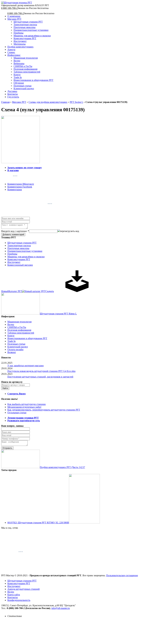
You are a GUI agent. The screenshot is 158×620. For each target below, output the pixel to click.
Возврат (11, 352)
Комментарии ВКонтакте (20, 184)
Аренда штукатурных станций (23, 589)
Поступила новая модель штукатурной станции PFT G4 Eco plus (41, 371)
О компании (13, 16)
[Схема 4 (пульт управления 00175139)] (20, 162)
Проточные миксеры (24, 27)
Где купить (13, 97)
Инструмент (20, 41)
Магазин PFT (14, 19)
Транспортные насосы (25, 24)
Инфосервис (14, 55)
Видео (17, 60)
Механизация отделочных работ (24, 407)
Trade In (18, 77)
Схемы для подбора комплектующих (48, 102)
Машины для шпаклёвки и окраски (32, 35)
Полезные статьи (22, 85)
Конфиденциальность (18, 600)
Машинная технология (26, 58)
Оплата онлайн (15, 349)
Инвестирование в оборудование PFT (33, 80)
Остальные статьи (16, 412)
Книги (17, 74)
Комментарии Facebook (19, 186)
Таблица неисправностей (27, 71)
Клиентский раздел (24, 88)
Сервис (11, 52)
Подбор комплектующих (20, 46)
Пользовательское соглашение (122, 575)
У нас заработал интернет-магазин (25, 365)
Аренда (11, 49)
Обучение (19, 83)
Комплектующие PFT (25, 38)
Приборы (18, 33)
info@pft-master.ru (60, 608)
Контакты (12, 94)
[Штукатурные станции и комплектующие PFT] (16, 2)
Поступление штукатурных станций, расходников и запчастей (40, 376)
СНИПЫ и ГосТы (23, 66)
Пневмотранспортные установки (31, 30)
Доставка (12, 91)
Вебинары (19, 63)
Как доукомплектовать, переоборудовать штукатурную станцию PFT (43, 409)
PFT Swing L (76, 102)
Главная (5, 102)
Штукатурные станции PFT (28, 21)
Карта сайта (13, 594)
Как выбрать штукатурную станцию (26, 404)
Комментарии (14, 189)
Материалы (20, 44)
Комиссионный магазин (20, 265)
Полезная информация (25, 69)
